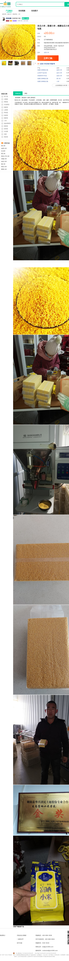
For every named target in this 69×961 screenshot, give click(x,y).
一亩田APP (20, 939)
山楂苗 (6, 110)
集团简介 (2, 935)
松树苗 (6, 115)
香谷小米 (4, 166)
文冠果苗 (6, 104)
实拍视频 (22, 11)
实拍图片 (34, 11)
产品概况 (9, 11)
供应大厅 (9, 14)
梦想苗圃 (8, 18)
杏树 (5, 134)
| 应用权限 (63, 955)
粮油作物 (15, 14)
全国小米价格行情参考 (47, 64)
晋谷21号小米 (5, 156)
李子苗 (6, 96)
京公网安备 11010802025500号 (24, 953)
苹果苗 (6, 112)
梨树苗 (6, 126)
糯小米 (3, 164)
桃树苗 (6, 118)
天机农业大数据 (21, 935)
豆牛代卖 (19, 943)
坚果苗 (6, 129)
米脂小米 (4, 159)
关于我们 (51, 955)
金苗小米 (46, 52)
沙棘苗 (6, 99)
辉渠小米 (4, 169)
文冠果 (6, 131)
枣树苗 (6, 102)
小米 (19, 14)
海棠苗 (6, 137)
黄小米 (3, 145)
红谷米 (3, 151)
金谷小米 (4, 161)
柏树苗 (6, 107)
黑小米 (3, 153)
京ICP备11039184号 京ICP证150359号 (45, 953)
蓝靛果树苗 (7, 123)
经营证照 (57, 955)
